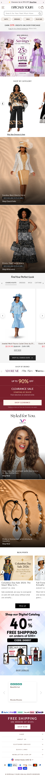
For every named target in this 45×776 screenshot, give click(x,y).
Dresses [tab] (22, 283)
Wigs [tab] (30, 283)
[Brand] (11, 371)
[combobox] (23, 13)
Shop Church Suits (9, 201)
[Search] (39, 13)
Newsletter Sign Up (22, 754)
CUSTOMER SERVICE (22, 744)
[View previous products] (3, 316)
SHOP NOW (23, 727)
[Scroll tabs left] (2, 283)
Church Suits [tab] (10, 283)
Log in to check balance (18, 28)
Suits (6, 19)
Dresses (17, 19)
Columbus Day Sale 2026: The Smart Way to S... (16, 584)
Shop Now (6, 476)
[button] (4, 692)
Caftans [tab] (38, 283)
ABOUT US (21, 739)
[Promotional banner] (22, 54)
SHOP (22, 734)
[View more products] (42, 316)
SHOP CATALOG (22, 670)
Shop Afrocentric (8, 269)
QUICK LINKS (22, 749)
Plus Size (39, 19)
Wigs (28, 19)
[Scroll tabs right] (43, 283)
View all (22, 606)
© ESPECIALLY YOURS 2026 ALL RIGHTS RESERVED (22, 774)
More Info (32, 28)
